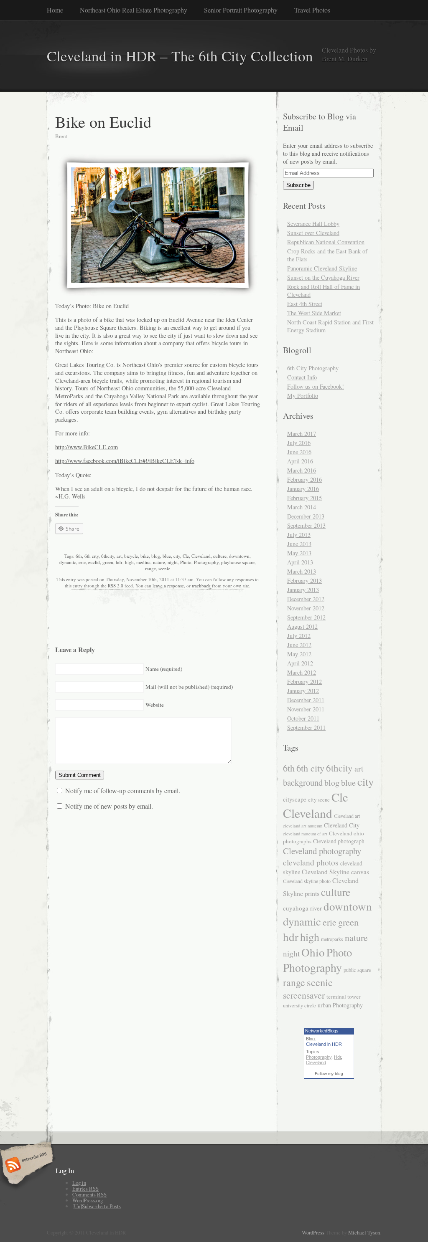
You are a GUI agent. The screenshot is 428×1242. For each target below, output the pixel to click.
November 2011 (305, 709)
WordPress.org (87, 1200)
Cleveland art (347, 815)
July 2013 (299, 535)
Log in (79, 1182)
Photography (206, 562)
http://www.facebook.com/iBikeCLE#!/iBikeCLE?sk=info (124, 461)
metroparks (332, 939)
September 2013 (306, 525)
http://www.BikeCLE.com (86, 447)
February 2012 (304, 682)
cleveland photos (311, 862)
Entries (85, 1188)
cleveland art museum (302, 826)
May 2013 (299, 553)
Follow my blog (329, 1073)
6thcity (107, 556)
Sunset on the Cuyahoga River (323, 277)
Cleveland (201, 556)
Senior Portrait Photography (241, 9)
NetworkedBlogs (322, 1030)
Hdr (337, 1057)
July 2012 (299, 636)
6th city (91, 556)
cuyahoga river (302, 908)
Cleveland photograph (338, 841)
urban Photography (340, 1005)
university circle (299, 1005)
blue (167, 556)
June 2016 (299, 452)
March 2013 (301, 571)
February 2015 (304, 498)
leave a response (168, 585)
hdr (119, 562)
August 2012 (302, 626)
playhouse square (238, 562)
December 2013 (305, 516)
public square (357, 970)
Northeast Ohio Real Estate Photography (133, 9)
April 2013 (300, 562)
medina (143, 562)
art (119, 556)
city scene (319, 799)
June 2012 (299, 645)
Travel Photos (312, 9)
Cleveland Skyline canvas (335, 872)
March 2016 (301, 470)
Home (55, 9)
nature (159, 562)
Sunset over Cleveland (313, 233)
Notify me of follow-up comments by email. (122, 790)
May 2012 (299, 654)
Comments (89, 1194)
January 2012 (303, 691)
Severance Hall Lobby (313, 224)
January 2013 (303, 590)
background (303, 782)
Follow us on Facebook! (315, 386)
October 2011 (303, 718)
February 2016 (304, 479)
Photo (185, 562)
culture (220, 556)
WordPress (313, 1232)
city (176, 556)
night (173, 562)
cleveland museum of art (305, 834)
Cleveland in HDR (324, 1044)
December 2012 (305, 599)
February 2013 (304, 580)
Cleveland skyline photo (307, 881)
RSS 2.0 (115, 585)
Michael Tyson (364, 1232)
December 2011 (305, 700)
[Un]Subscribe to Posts (96, 1206)
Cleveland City (341, 825)
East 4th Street (304, 304)
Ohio (313, 952)
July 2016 (299, 443)
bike (144, 556)
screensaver (304, 995)
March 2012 (301, 672)
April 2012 (300, 663)
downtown (239, 556)
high (129, 562)
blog (155, 556)
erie (82, 562)
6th (79, 556)
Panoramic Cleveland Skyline (322, 268)
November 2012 (305, 608)
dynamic (67, 562)
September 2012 (306, 617)
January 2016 (303, 489)
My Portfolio (302, 396)
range (150, 568)
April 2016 (300, 461)
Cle (186, 556)
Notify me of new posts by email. (109, 806)
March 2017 (301, 434)
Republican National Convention (325, 242)
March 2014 (301, 507)
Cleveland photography (322, 851)
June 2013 (299, 544)
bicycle (131, 556)
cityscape (294, 799)
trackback (201, 585)
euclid (94, 562)
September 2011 (306, 727)
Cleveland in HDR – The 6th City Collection (180, 56)
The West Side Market (314, 313)
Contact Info (302, 377)
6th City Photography (313, 368)
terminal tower (343, 996)
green (107, 562)
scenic (164, 568)
